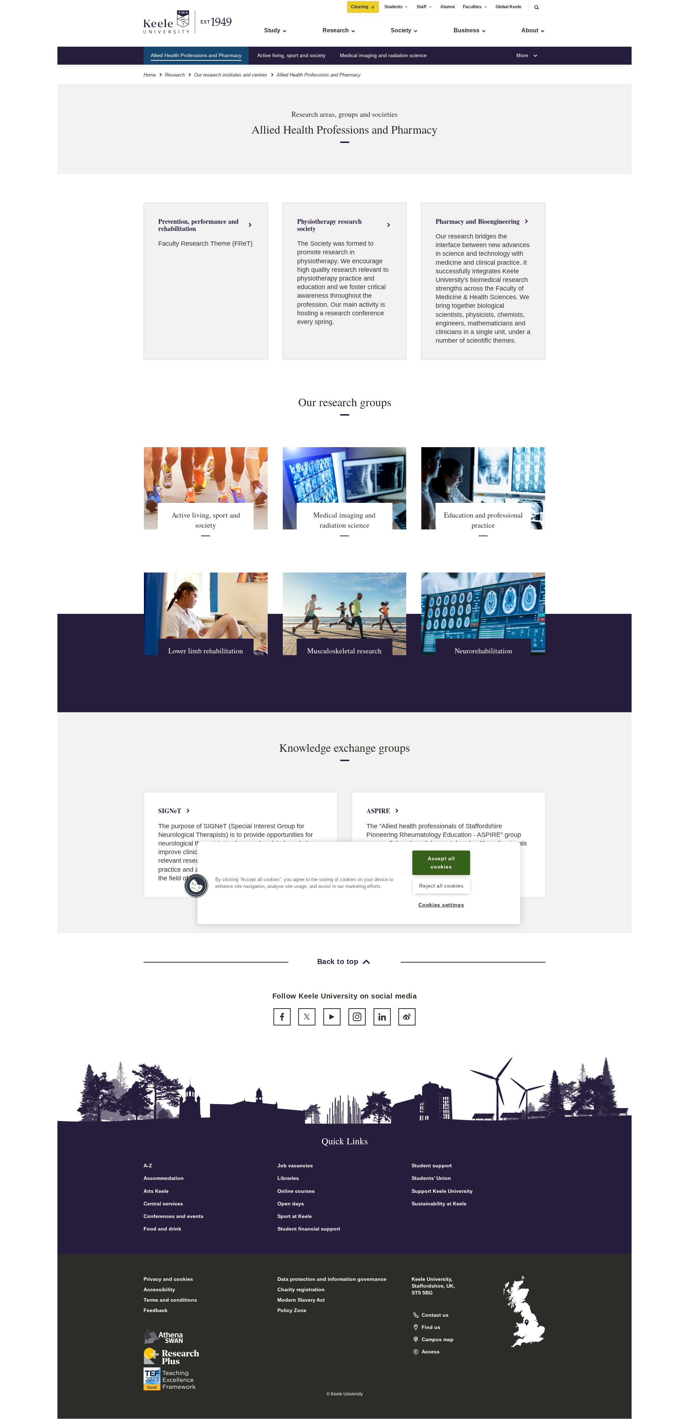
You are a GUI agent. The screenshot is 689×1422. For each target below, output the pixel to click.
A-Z (148, 1165)
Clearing (359, 6)
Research (175, 75)
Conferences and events (173, 1216)
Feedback (156, 1310)
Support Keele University (442, 1191)
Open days (290, 1203)
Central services (163, 1203)
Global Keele (508, 6)
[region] (358, 883)
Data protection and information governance (331, 1279)
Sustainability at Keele (439, 1203)
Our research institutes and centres (230, 75)
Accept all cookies (441, 863)
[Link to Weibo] (407, 1016)
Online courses (296, 1191)
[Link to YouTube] (332, 1016)
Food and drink (162, 1229)
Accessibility (159, 1289)
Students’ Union (431, 1178)
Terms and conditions (170, 1300)
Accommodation (164, 1178)
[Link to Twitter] (306, 1016)
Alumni (447, 6)
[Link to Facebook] (282, 1016)
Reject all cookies (441, 886)
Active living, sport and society (291, 55)
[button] (536, 7)
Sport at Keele (294, 1216)
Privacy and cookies (168, 1279)
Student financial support (308, 1229)
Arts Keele (156, 1191)
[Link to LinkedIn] (382, 1016)
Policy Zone (291, 1310)
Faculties (472, 6)
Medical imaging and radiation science (383, 55)
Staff (421, 6)
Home (150, 75)
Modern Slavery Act (301, 1300)
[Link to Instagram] (357, 1016)
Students (393, 6)
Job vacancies (295, 1165)
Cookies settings (441, 905)
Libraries (288, 1178)
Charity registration (301, 1289)
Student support (432, 1165)
